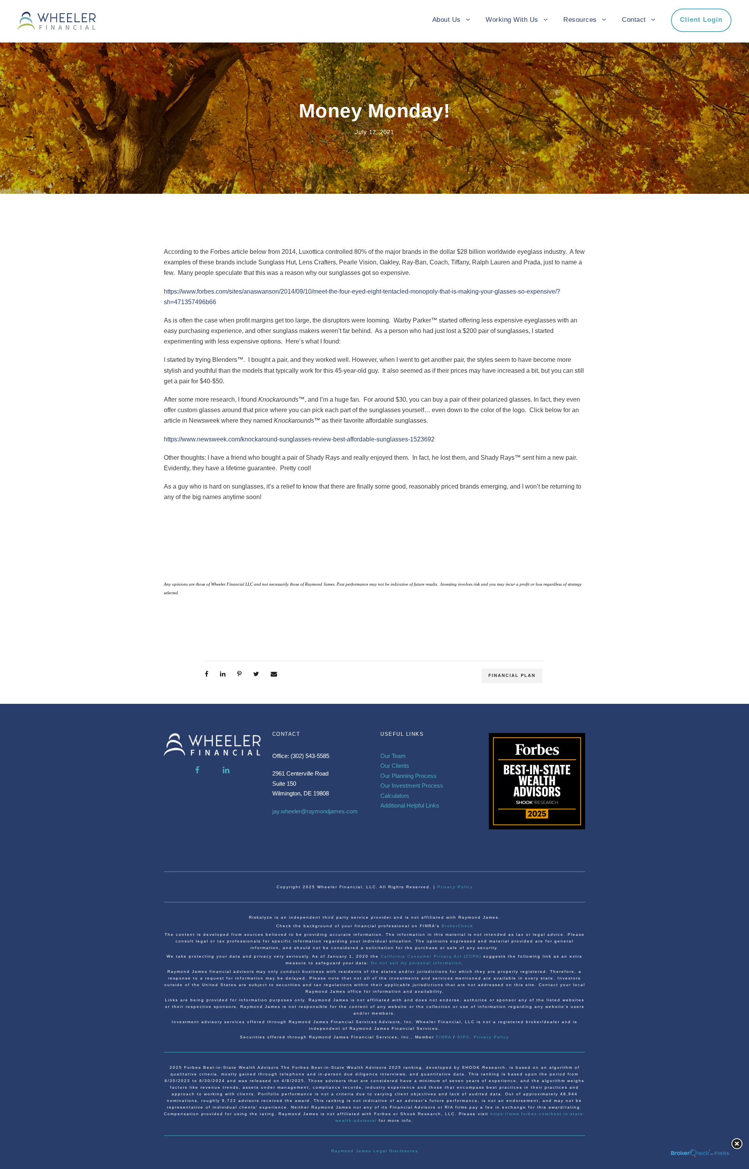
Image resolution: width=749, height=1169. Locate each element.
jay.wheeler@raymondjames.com (315, 811)
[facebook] (197, 770)
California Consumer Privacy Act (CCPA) (432, 956)
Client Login (701, 19)
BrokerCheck (457, 926)
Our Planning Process (408, 775)
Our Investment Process (411, 785)
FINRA (443, 1037)
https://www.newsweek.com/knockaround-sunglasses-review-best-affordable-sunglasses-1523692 (299, 439)
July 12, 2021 (374, 132)
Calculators (394, 795)
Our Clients (394, 765)
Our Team (393, 756)
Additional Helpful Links (409, 805)
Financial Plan (512, 675)
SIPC (463, 1037)
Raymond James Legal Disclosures (374, 1151)
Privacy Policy (455, 887)
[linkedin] (226, 770)
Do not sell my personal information (416, 963)
